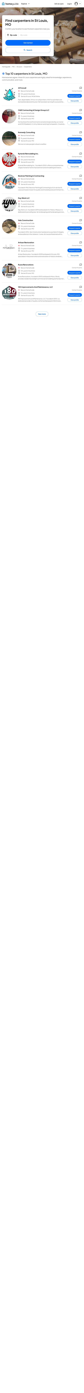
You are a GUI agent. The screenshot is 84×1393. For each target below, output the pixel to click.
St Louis (19, 67)
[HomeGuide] (10, 3)
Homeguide (6, 67)
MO (13, 67)
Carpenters (28, 67)
